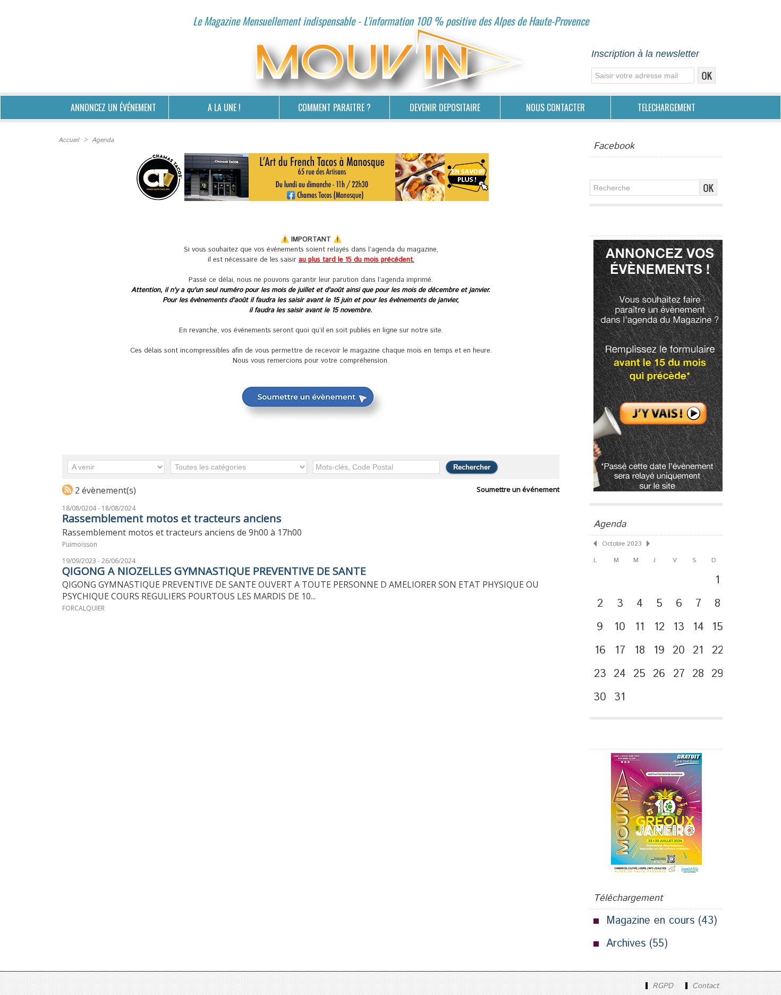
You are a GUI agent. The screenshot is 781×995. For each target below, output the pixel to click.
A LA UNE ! (224, 107)
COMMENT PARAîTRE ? (334, 107)
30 (599, 697)
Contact (704, 986)
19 (659, 650)
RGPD (663, 986)
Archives (626, 943)
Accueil (68, 140)
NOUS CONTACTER (555, 107)
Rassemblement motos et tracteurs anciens (172, 518)
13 (678, 627)
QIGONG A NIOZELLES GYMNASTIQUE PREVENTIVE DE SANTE (214, 571)
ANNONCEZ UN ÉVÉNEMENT (113, 107)
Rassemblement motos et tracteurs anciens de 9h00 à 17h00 (182, 532)
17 (620, 650)
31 (619, 697)
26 (659, 674)
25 (639, 674)
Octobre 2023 (621, 543)
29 (717, 674)
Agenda (103, 140)
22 (718, 650)
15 (717, 627)
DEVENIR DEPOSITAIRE (445, 107)
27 (679, 674)
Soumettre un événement (518, 489)
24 (620, 674)
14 (698, 627)
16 (600, 650)
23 (600, 674)
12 (659, 627)
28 (698, 674)
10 (619, 627)
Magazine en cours (650, 921)
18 (639, 650)
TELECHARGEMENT (666, 107)
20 (679, 650)
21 (698, 650)
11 (639, 627)
